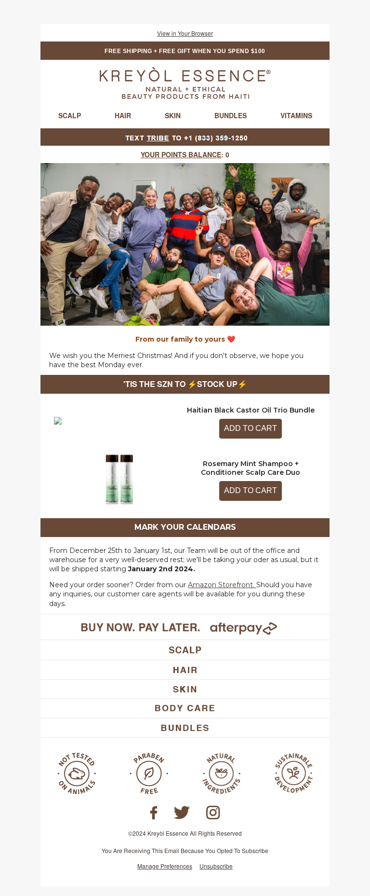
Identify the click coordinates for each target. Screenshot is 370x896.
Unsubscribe (216, 866)
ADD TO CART (250, 428)
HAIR (123, 115)
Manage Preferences (164, 866)
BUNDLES (230, 115)
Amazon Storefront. (221, 584)
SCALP (69, 115)
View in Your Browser (185, 33)
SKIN (173, 115)
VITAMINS (296, 115)
